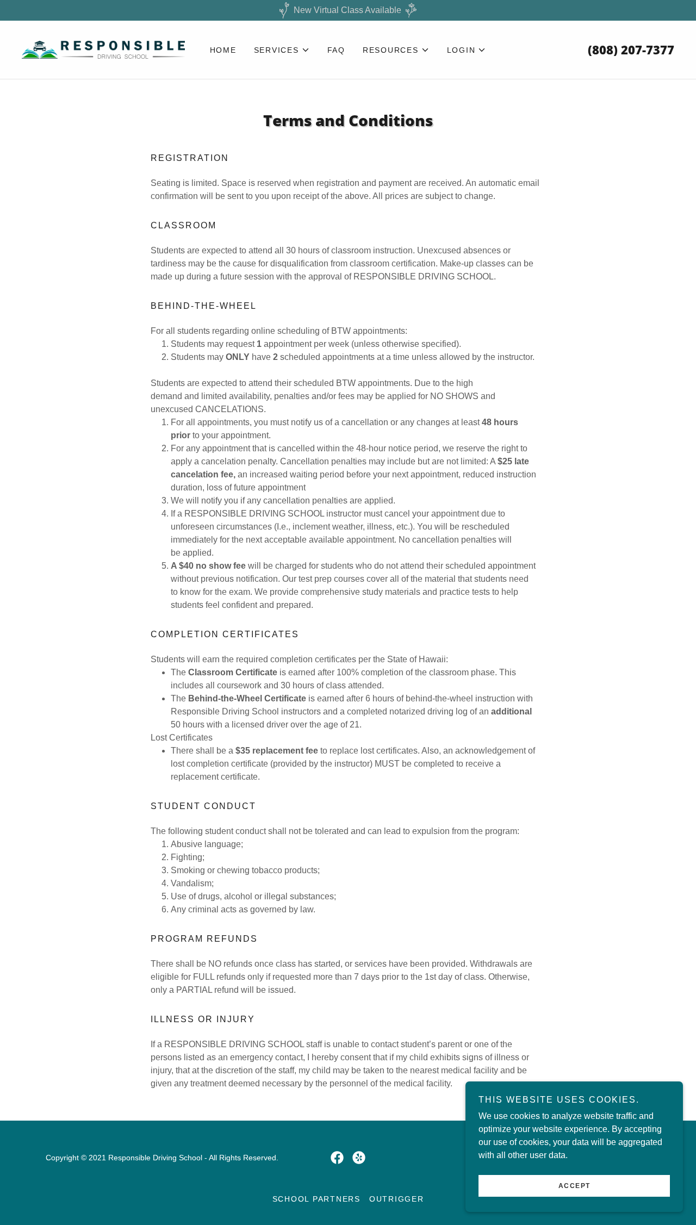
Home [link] (223, 50)
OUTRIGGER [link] (396, 1199)
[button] (282, 50)
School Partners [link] (316, 1199)
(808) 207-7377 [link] (631, 49)
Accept (574, 1186)
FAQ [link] (336, 50)
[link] (103, 49)
